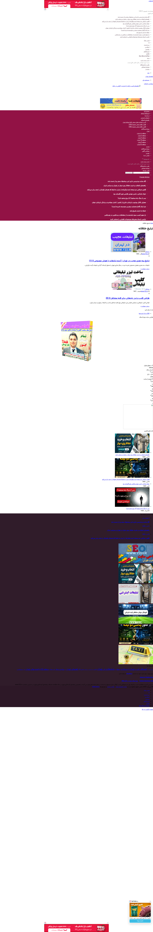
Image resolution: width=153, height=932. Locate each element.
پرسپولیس (20, 669)
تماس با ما (146, 156)
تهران (148, 131)
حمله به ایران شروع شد (142, 32)
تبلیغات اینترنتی (145, 118)
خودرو (147, 153)
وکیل (24, 669)
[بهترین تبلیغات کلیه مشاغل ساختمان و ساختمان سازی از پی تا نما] (135, 603)
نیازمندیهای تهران (33, 669)
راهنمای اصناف (145, 120)
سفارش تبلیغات (148, 84)
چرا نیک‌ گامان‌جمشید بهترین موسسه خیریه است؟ (135, 30)
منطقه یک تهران (141, 133)
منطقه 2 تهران (142, 136)
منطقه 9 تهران (142, 142)
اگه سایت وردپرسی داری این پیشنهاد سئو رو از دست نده (133, 17)
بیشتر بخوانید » (145, 269)
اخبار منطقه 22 (150, 669)
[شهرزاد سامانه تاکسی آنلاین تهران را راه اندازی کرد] (135, 664)
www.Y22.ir (145, 254)
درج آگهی (86, 669)
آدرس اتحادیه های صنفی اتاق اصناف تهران (134, 122)
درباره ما (147, 116)
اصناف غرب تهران (138, 669)
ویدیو (147, 147)
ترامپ (95, 669)
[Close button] (150, 901)
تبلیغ (115, 669)
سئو (65, 669)
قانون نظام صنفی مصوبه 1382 (137, 127)
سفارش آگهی (145, 151)
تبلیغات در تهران (105, 669)
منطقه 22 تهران (141, 144)
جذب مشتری (90, 669)
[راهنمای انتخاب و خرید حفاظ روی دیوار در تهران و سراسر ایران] (132, 453)
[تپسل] (45, 9)
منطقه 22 (45, 669)
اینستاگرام (125, 669)
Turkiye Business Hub (146, 681)
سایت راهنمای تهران (121, 687)
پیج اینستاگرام (145, 129)
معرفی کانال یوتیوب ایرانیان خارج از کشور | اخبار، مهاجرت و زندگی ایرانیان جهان (127, 28)
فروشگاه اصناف (145, 113)
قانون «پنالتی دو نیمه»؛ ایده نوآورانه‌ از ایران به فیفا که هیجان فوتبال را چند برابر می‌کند (125, 21)
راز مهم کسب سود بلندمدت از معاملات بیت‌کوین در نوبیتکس (132, 35)
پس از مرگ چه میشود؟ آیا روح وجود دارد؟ (137, 26)
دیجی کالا (81, 669)
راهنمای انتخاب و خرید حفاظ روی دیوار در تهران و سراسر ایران (132, 19)
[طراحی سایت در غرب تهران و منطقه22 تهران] (135, 563)
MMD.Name (96, 687)
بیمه (119, 669)
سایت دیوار (59, 669)
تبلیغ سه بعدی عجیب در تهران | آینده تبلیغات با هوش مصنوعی (119, 260)
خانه (152, 223)
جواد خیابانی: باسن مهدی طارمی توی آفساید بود (136, 24)
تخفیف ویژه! (140, 921)
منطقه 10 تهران (141, 140)
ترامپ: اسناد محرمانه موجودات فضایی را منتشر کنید (134, 37)
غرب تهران (52, 669)
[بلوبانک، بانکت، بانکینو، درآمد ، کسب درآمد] (121, 91)
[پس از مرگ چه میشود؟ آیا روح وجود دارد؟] (132, 506)
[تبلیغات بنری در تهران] (120, 101)
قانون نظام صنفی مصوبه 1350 (137, 125)
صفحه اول (146, 111)
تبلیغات (151, 1)
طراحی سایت (110, 687)
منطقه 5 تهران (142, 138)
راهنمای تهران (72, 669)
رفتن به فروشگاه (144, 65)
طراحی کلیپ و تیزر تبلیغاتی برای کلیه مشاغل (127, 298)
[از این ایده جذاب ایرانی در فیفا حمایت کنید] (135, 623)
